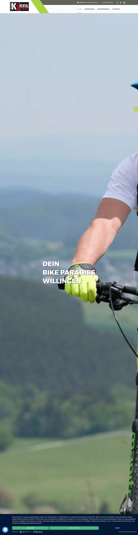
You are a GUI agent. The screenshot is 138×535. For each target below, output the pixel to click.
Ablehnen (31, 528)
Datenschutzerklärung (130, 531)
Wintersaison (103, 9)
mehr (117, 528)
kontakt (116, 9)
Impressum (121, 531)
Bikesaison (89, 9)
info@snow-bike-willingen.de (88, 2)
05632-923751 (108, 2)
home (79, 9)
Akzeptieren (74, 528)
